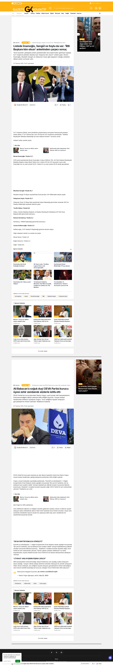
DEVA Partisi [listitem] (27, 583)
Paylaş (99, 663)
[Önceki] (78, 34)
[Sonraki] (99, 34)
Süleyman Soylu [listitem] (62, 296)
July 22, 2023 (43, 575)
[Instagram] (61, 652)
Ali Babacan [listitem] (17, 583)
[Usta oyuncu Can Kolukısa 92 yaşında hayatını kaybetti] (88, 34)
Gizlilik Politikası (7, 661)
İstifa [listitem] (34, 583)
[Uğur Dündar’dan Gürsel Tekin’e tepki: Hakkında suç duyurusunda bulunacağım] (43, 334)
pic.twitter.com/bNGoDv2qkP (47, 571)
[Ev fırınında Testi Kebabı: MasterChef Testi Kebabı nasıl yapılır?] (88, 377)
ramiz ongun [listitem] (42, 583)
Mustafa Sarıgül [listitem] (51, 296)
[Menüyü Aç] (50, 8)
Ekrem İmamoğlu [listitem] (34, 296)
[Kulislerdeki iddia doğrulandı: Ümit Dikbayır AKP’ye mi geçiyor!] (57, 150)
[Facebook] (51, 652)
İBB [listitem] (43, 296)
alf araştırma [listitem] (17, 296)
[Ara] (91, 8)
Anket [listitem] (26, 296)
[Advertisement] (42, 29)
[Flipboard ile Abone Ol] (32, 105)
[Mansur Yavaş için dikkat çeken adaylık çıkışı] (27, 150)
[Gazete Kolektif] (29, 9)
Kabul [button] (18, 661)
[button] (99, 8)
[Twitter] (56, 652)
